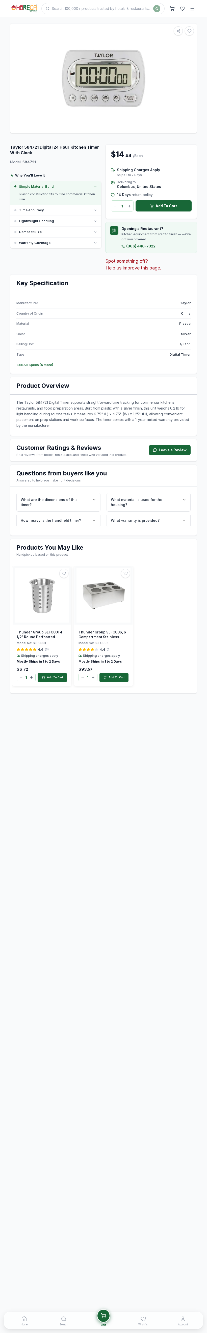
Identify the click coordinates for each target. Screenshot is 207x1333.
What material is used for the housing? (136, 502)
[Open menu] (192, 8)
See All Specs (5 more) (34, 365)
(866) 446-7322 (141, 246)
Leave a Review (173, 450)
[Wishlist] (182, 8)
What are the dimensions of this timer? (49, 502)
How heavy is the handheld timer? (51, 520)
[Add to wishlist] (63, 573)
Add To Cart (166, 206)
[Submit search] (156, 8)
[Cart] (172, 8)
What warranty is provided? (135, 520)
